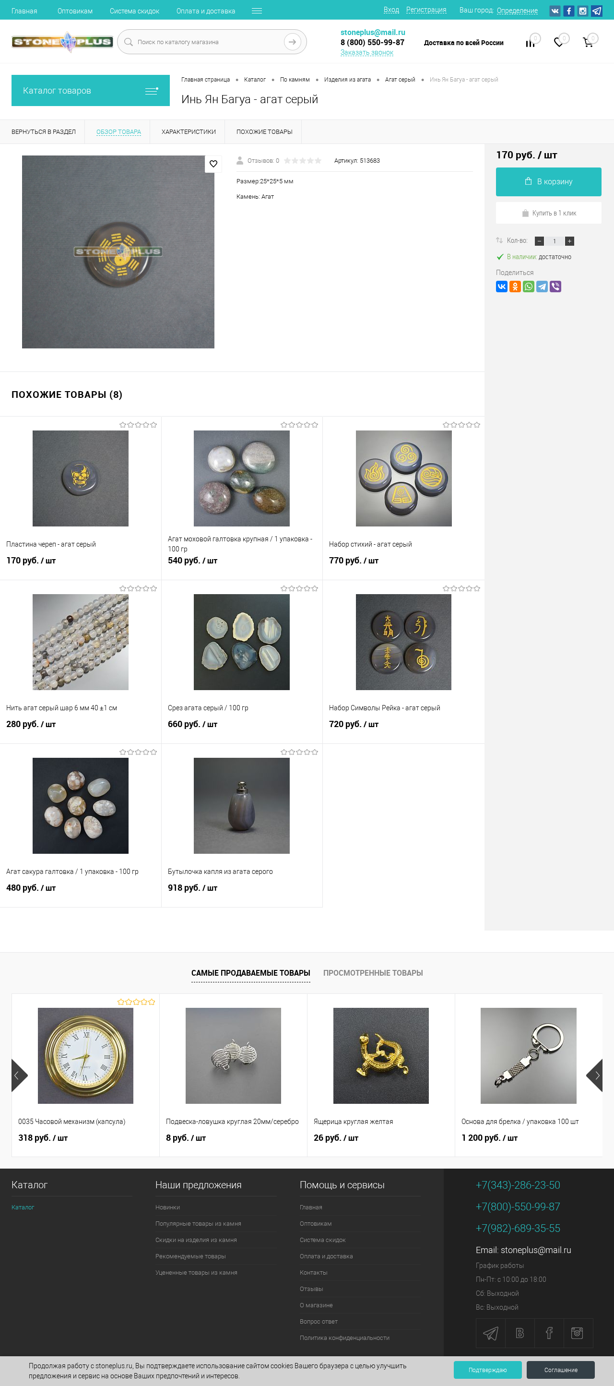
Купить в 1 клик (554, 212)
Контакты (314, 1272)
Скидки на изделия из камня (196, 1239)
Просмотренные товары (373, 973)
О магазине (316, 1305)
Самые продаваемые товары (250, 973)
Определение (517, 10)
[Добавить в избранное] (213, 164)
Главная (24, 11)
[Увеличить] (118, 251)
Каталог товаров (57, 90)
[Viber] (555, 286)
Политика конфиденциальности (345, 1337)
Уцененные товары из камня (196, 1272)
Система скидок (134, 11)
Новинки (167, 1207)
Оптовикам (75, 11)
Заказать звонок (367, 52)
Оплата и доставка (206, 11)
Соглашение (561, 1370)
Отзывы (311, 1288)
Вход (391, 9)
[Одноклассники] (515, 286)
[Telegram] (542, 286)
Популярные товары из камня (198, 1223)
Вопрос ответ (319, 1321)
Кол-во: (518, 240)
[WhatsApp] (528, 286)
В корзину (555, 181)
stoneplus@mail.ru (536, 1250)
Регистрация (426, 9)
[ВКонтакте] (502, 286)
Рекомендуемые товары (190, 1256)
